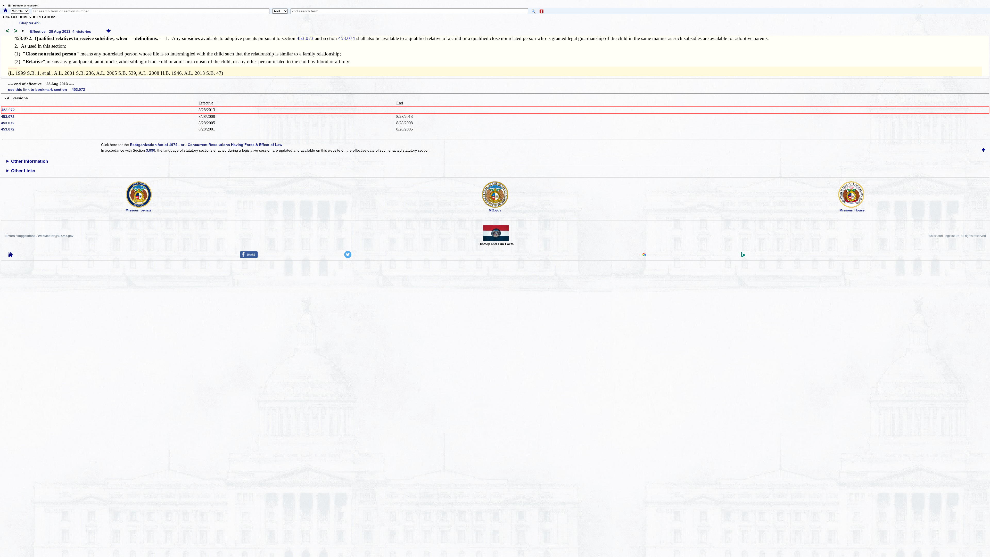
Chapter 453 (29, 23)
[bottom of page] (108, 31)
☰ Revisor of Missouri (22, 5)
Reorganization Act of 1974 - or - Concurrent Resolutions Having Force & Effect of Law (206, 145)
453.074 (346, 38)
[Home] (5, 10)
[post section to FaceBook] (249, 257)
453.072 (8, 110)
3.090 (150, 150)
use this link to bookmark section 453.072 (46, 89)
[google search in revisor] (644, 255)
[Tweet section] (347, 257)
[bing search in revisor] (743, 256)
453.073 (305, 38)
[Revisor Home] (10, 256)
